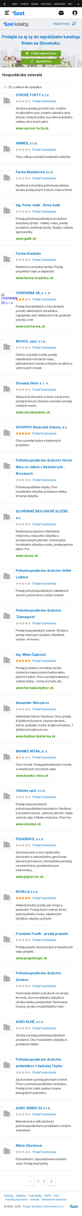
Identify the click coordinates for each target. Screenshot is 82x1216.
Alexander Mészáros (32, 703)
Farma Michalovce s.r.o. (35, 172)
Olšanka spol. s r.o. (30, 791)
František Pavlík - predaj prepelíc (42, 934)
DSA (56, 1195)
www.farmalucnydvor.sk (35, 688)
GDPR (47, 1195)
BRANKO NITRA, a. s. (32, 751)
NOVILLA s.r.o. (27, 892)
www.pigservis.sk (30, 877)
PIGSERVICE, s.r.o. (30, 839)
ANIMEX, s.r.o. (27, 143)
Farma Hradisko (28, 254)
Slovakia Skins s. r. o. (32, 383)
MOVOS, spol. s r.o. (31, 341)
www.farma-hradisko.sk (34, 278)
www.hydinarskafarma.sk (36, 736)
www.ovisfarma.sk (30, 326)
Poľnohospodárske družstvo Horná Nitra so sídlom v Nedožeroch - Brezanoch (44, 467)
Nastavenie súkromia (54, 1199)
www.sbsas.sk (27, 556)
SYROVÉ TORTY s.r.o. (32, 95)
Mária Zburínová (29, 1146)
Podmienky (35, 1195)
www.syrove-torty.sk (32, 128)
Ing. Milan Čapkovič (31, 655)
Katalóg (8, 1195)
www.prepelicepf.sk (31, 958)
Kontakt (34, 1199)
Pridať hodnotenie (44, 101)
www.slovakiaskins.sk (33, 412)
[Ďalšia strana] (51, 1181)
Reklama (21, 1195)
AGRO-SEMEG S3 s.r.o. (33, 1108)
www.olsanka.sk (28, 824)
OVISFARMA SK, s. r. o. (33, 293)
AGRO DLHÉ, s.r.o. (30, 1022)
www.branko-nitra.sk (32, 776)
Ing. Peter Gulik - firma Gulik (38, 205)
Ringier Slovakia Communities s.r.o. (43, 1206)
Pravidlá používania (16, 1199)
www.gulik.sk (26, 239)
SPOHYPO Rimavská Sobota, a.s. (41, 427)
